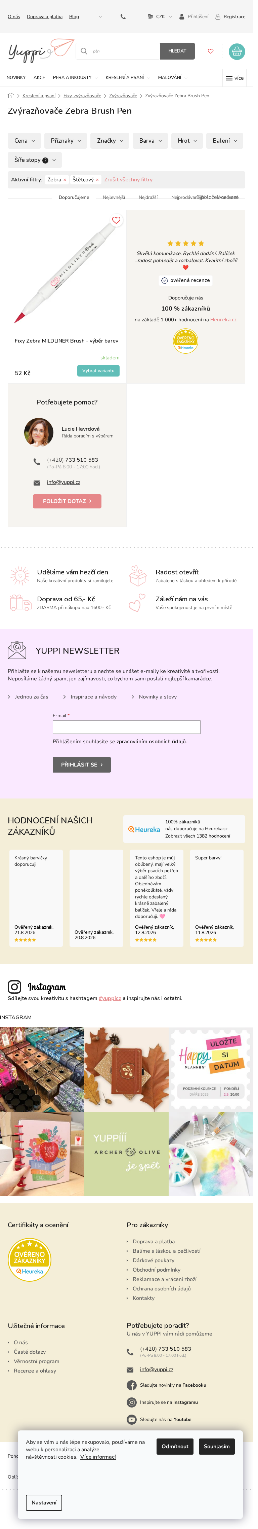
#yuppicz (110, 998)
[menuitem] (16, 78)
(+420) (125, 16)
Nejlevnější (114, 197)
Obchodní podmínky (156, 1270)
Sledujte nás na (165, 1419)
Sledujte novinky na (173, 1385)
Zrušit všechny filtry (128, 179)
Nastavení (44, 1502)
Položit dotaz (64, 501)
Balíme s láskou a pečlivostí (167, 1251)
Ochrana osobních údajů (162, 1288)
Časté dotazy (30, 1352)
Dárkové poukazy (153, 1260)
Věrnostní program (36, 1361)
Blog (74, 16)
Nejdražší (148, 197)
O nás (14, 16)
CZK (160, 16)
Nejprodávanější (187, 197)
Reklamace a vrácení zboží (165, 1279)
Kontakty (144, 1298)
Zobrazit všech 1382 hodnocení (197, 836)
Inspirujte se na (169, 1402)
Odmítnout (175, 1446)
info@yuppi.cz (63, 482)
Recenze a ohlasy (35, 1371)
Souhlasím (217, 1446)
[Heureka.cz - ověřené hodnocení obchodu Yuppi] (185, 340)
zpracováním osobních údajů (151, 741)
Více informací (98, 1457)
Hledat (177, 51)
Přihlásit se (79, 765)
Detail (98, 371)
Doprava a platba (44, 16)
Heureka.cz (223, 319)
